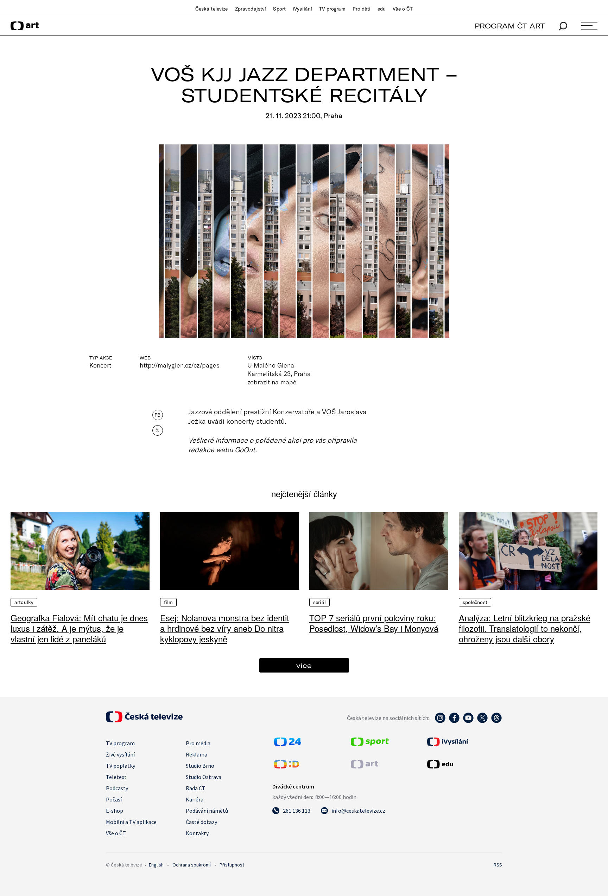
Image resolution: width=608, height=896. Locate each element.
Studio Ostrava (203, 776)
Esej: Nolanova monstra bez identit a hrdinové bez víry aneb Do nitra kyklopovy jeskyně (224, 628)
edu (382, 9)
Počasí (114, 799)
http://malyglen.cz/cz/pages (180, 365)
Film (168, 602)
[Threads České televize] (496, 721)
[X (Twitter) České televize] (482, 721)
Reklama (196, 754)
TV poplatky (120, 765)
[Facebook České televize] (454, 721)
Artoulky (23, 602)
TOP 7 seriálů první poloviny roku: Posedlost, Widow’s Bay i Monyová (373, 622)
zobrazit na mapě (272, 382)
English (156, 865)
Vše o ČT (403, 9)
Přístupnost (232, 865)
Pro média (198, 743)
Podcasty (117, 788)
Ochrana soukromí (191, 865)
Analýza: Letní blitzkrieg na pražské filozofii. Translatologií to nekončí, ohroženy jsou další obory (524, 628)
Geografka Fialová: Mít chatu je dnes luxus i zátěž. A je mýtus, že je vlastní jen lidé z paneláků (79, 628)
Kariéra (194, 799)
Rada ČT (195, 788)
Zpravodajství (250, 9)
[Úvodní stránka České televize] (144, 720)
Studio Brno (200, 765)
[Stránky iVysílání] (463, 742)
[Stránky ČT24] (287, 743)
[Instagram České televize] (440, 721)
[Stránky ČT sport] (370, 743)
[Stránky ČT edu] (463, 764)
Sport (279, 9)
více (304, 665)
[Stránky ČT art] (364, 766)
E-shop (114, 810)
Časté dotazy (201, 821)
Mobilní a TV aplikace (131, 821)
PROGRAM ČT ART (510, 25)
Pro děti (361, 9)
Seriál (319, 602)
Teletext (116, 776)
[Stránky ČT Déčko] (286, 766)
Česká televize (211, 9)
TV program (332, 9)
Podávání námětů (207, 810)
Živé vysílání (120, 754)
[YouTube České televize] (468, 721)
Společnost (475, 602)
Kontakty (197, 833)
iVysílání (302, 9)
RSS (498, 865)
